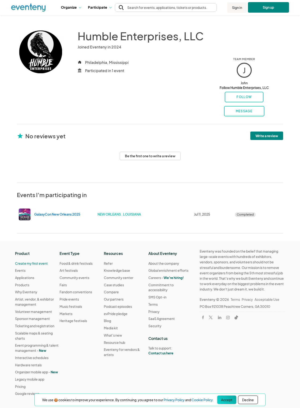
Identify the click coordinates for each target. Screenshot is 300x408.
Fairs (63, 285)
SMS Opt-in (157, 297)
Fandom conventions (76, 292)
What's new (113, 335)
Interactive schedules (32, 358)
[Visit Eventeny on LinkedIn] (219, 317)
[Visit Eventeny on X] (210, 317)
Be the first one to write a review (150, 156)
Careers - (166, 278)
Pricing (20, 386)
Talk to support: (160, 350)
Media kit (111, 328)
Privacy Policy (174, 400)
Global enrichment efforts (168, 270)
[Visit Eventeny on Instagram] (228, 317)
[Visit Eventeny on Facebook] (203, 317)
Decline (248, 400)
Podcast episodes (118, 306)
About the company (163, 263)
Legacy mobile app (29, 379)
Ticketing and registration (34, 326)
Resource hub (114, 342)
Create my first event (31, 263)
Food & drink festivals (76, 263)
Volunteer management (33, 311)
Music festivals (71, 306)
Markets (66, 314)
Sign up (268, 7)
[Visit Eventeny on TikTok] (236, 317)
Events (20, 270)
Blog (107, 321)
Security (154, 326)
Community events (74, 278)
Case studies (114, 285)
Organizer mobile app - (36, 372)
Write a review (266, 136)
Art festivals (69, 270)
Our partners (114, 299)
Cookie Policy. (202, 400)
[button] (70, 7)
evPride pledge (116, 314)
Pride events (69, 299)
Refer (108, 263)
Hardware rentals (28, 365)
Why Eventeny (26, 292)
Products (22, 285)
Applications (24, 278)
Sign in (237, 7)
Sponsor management (32, 318)
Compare (111, 292)
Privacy (154, 311)
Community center (118, 278)
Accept (226, 400)
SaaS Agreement (161, 318)
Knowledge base (117, 270)
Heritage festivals (73, 321)
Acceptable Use (267, 299)
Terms (153, 304)
